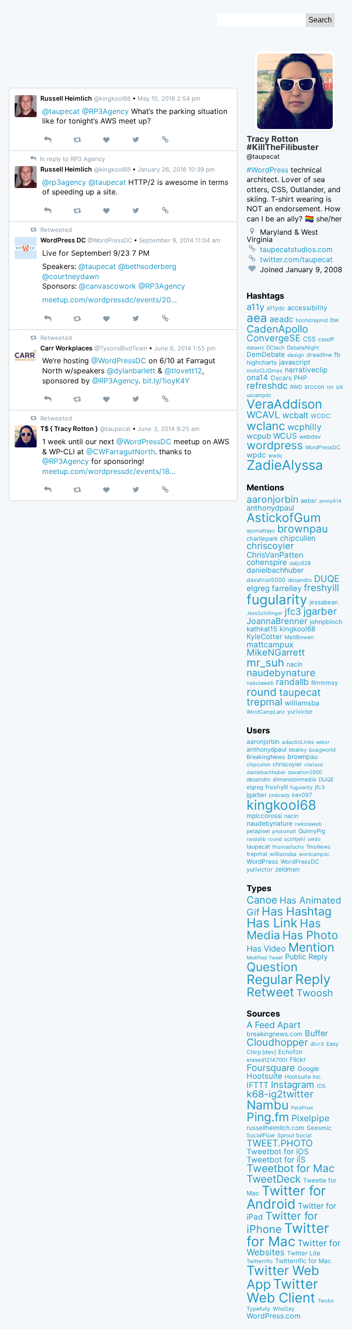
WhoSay (284, 1308)
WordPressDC (323, 447)
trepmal (264, 702)
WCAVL (263, 414)
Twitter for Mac (288, 1234)
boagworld (322, 750)
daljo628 (300, 563)
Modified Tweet (265, 958)
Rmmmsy (324, 682)
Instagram (292, 1084)
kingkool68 (297, 628)
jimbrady (279, 795)
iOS (321, 1086)
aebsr (309, 500)
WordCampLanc (266, 712)
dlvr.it (317, 1043)
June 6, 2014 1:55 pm (184, 348)
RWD (296, 387)
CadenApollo (277, 329)
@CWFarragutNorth (120, 451)
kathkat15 (262, 629)
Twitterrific (260, 1261)
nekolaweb (260, 683)
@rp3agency (64, 182)
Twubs (326, 1300)
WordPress (262, 861)
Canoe (262, 900)
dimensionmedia (294, 779)
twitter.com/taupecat (296, 259)
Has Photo (310, 935)
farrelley (287, 588)
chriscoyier (270, 545)
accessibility (307, 308)
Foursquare (271, 1067)
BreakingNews (266, 756)
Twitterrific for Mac (303, 1260)
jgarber (320, 611)
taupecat (300, 692)
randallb (292, 682)
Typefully (258, 1309)
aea (257, 318)
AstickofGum (284, 517)
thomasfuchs (288, 847)
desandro (300, 579)
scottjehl (294, 839)
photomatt (284, 831)
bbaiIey (298, 750)
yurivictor (300, 711)
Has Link (272, 923)
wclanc (266, 426)
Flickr (298, 1059)
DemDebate (266, 354)
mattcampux (270, 644)
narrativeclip (306, 370)
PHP (300, 378)
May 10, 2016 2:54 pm (169, 98)
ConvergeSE (274, 338)
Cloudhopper (277, 1042)
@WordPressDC (118, 360)
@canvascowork (107, 286)
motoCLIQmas (264, 370)
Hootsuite (264, 1076)
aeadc (281, 319)
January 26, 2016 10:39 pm (176, 169)
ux (339, 386)
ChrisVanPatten (275, 555)
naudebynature (281, 672)
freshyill (321, 587)
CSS (309, 339)
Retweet (270, 992)
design (295, 355)
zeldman (287, 869)
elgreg (258, 588)
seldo (314, 839)
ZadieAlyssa (285, 465)
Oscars (281, 378)
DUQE (327, 578)
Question (272, 966)
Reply (312, 979)
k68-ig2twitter (280, 1094)
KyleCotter (264, 636)
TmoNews (318, 847)
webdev (310, 436)
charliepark (262, 538)
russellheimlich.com (275, 1127)
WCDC (320, 416)
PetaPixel (302, 1108)
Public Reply (306, 956)
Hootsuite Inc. (303, 1076)
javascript (294, 362)
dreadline (319, 354)
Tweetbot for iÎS (276, 1159)
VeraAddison (284, 404)
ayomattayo (261, 530)
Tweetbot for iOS (278, 1151)
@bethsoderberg (147, 266)
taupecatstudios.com (296, 249)
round (262, 692)
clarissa (313, 764)
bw (334, 319)
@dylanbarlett (131, 370)
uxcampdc (259, 395)
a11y (255, 306)
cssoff (326, 339)
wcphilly (304, 427)
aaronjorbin (272, 499)
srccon (314, 386)
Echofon (290, 1051)
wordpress (275, 445)
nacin (294, 664)
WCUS (285, 436)
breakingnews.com (274, 1034)
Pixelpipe (311, 1118)
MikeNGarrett (276, 652)
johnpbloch (326, 621)
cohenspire (267, 562)
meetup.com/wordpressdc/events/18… (109, 471)
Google (308, 1068)
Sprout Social (294, 1135)
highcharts (262, 362)
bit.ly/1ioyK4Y (166, 380)
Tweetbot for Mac (291, 1168)
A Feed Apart (274, 1024)
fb (337, 354)
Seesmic (319, 1127)
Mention (311, 947)
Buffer (316, 1033)
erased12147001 (267, 1060)
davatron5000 (266, 579)
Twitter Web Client (282, 1291)
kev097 (302, 794)
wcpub (259, 436)
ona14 (257, 377)
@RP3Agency (105, 111)
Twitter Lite (303, 1253)
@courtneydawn (70, 276)
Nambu (268, 1105)
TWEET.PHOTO (280, 1143)
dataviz (255, 347)
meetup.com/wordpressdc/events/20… (109, 299)
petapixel (258, 831)
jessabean (323, 602)
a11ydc (276, 308)
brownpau (302, 528)
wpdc (256, 454)
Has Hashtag (297, 911)
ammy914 (330, 501)
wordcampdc (314, 854)
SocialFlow (261, 1135)
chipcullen (297, 538)
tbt (330, 387)
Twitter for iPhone (282, 1222)
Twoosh (315, 993)
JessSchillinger (264, 613)
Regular (270, 979)
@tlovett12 (183, 370)
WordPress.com (274, 1316)
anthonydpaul (270, 507)
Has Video (266, 948)
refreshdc (267, 385)
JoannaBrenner (277, 621)
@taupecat (61, 111)
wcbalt (295, 415)
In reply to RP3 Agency (71, 158)
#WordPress (267, 169)
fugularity (277, 600)
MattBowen (299, 637)
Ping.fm (268, 1117)
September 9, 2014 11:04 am (179, 240)
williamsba (302, 703)
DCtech (275, 347)
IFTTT (258, 1085)
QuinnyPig (311, 831)
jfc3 (293, 611)
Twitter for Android (286, 1197)
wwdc (275, 455)
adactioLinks (298, 742)
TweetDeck (274, 1179)
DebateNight (303, 347)
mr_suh (265, 662)
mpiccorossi (264, 815)
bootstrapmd (312, 320)
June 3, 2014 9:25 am (168, 428)
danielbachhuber (275, 570)
